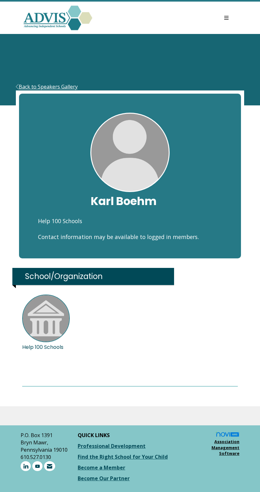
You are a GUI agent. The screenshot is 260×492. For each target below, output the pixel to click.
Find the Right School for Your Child (123, 456)
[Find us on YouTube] (37, 466)
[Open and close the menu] (164, 18)
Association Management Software (225, 447)
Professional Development (112, 445)
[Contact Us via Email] (49, 466)
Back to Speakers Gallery (48, 86)
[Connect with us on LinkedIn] (26, 466)
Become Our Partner (104, 478)
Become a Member (101, 467)
